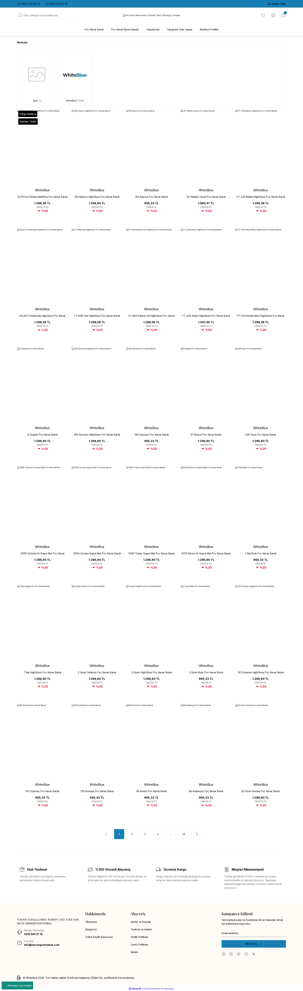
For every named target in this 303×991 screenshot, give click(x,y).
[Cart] (283, 15)
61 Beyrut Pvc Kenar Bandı (206, 434)
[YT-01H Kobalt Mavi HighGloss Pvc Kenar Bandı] (260, 266)
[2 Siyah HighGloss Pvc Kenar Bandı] (151, 623)
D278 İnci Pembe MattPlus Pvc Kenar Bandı (42, 196)
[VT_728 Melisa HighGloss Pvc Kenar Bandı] (260, 147)
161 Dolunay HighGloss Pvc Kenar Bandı (261, 672)
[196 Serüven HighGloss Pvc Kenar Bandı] (97, 385)
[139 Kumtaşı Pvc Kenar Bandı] (97, 742)
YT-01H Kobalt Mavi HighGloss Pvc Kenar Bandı (261, 316)
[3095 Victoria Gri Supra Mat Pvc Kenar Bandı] (42, 504)
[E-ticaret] (151, 988)
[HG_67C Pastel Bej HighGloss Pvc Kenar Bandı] (42, 266)
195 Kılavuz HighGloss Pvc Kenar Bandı (96, 196)
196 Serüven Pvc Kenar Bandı (151, 434)
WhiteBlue (42, 190)
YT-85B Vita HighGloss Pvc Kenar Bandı (97, 315)
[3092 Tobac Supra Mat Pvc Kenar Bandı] (151, 504)
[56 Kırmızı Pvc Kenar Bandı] (151, 742)
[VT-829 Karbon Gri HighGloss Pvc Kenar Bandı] (151, 266)
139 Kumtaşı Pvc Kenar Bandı (97, 791)
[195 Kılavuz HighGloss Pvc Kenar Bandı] (97, 147)
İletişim (134, 952)
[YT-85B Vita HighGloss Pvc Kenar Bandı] (97, 266)
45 (183, 834)
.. (171, 834)
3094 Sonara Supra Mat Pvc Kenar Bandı (97, 553)
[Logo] (151, 15)
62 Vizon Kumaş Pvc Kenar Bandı (260, 791)
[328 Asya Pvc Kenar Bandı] (260, 385)
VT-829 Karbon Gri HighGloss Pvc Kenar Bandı (151, 316)
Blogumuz (91, 929)
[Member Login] (273, 15)
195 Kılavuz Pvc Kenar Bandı (151, 196)
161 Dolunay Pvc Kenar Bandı (42, 791)
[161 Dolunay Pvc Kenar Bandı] (42, 742)
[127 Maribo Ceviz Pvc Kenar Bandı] (206, 147)
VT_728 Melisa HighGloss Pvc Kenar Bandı (260, 196)
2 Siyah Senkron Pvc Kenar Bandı (97, 672)
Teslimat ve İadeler (141, 929)
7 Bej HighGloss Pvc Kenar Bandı (42, 672)
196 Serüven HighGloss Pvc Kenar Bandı (97, 434)
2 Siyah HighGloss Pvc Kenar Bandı (151, 672)
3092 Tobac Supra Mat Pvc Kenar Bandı (151, 553)
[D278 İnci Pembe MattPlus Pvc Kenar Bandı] (42, 147)
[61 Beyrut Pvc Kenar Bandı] (206, 385)
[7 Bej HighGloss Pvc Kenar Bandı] (42, 623)
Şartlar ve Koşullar (141, 921)
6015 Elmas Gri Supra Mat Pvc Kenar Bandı (206, 553)
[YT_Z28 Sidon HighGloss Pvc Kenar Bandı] (206, 266)
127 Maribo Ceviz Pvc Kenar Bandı (206, 196)
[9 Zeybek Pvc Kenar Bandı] (42, 385)
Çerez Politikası (139, 944)
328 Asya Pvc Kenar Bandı (260, 434)
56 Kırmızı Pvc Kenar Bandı (151, 791)
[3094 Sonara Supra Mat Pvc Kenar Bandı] (97, 504)
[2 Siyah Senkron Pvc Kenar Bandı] (97, 623)
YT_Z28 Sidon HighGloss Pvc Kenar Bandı (206, 315)
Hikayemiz (91, 921)
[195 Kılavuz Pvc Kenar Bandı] (151, 147)
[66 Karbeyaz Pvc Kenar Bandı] (206, 742)
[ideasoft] (135, 988)
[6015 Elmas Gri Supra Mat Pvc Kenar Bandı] (206, 504)
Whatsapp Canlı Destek (19, 985)
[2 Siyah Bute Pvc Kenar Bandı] (206, 623)
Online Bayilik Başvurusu (99, 937)
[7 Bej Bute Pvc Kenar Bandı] (260, 504)
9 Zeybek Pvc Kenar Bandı (42, 434)
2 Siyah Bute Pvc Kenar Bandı (206, 672)
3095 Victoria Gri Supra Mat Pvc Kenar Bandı (42, 553)
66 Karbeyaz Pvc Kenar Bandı (206, 791)
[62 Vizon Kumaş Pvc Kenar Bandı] (260, 742)
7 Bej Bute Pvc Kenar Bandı (260, 553)
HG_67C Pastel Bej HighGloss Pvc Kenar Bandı (42, 316)
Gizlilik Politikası (139, 937)
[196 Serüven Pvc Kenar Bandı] (151, 385)
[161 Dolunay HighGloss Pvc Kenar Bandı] (260, 623)
